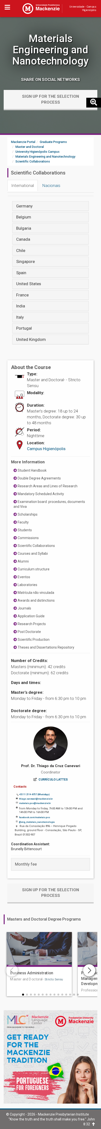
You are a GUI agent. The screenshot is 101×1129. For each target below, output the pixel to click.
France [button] (22, 295)
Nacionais (51, 185)
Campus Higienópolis (46, 448)
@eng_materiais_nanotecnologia (37, 822)
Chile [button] (20, 250)
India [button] (20, 306)
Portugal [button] (24, 328)
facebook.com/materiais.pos (34, 817)
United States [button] (28, 283)
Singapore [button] (25, 261)
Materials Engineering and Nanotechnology (50, 50)
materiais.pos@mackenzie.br (35, 803)
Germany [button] (24, 206)
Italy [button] (20, 317)
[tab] (50, 206)
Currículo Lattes (53, 779)
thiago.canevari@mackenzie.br (36, 799)
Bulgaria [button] (23, 228)
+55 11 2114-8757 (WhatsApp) (34, 794)
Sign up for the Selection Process (50, 99)
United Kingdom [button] (31, 339)
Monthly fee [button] (26, 864)
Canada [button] (23, 239)
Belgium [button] (23, 217)
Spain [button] (21, 272)
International (22, 185)
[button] (23, 995)
